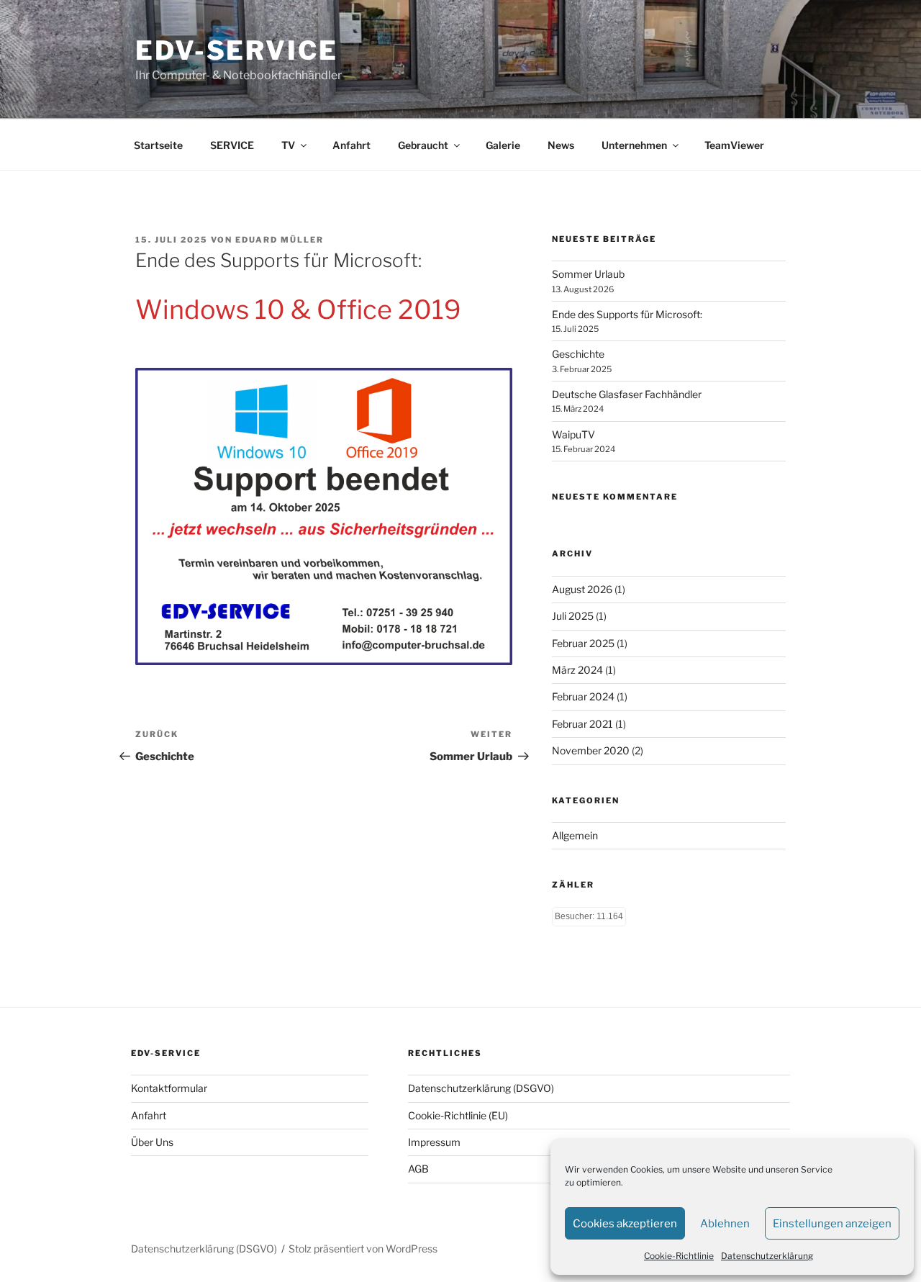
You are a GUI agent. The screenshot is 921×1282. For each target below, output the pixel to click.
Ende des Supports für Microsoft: (627, 314)
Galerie (503, 145)
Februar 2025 (583, 643)
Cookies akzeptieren (625, 1223)
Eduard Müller (279, 240)
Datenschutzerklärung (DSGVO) (481, 1088)
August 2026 (582, 589)
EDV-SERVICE (236, 50)
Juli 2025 (573, 616)
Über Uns (152, 1142)
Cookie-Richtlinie (679, 1255)
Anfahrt (351, 145)
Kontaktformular (169, 1088)
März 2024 (577, 670)
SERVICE (232, 145)
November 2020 (591, 750)
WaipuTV (573, 434)
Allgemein (575, 835)
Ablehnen (725, 1223)
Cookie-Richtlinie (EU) (458, 1115)
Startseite (158, 145)
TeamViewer (734, 145)
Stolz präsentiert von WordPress (363, 1248)
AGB (418, 1169)
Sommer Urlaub (588, 274)
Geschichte (578, 354)
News (561, 145)
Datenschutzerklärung (767, 1255)
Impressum (434, 1142)
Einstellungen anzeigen (832, 1223)
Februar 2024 (583, 696)
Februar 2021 (582, 724)
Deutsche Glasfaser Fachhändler (627, 394)
